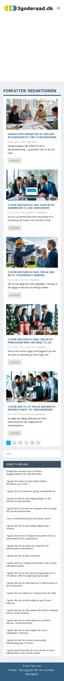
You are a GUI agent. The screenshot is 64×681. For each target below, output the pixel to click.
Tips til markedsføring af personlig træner (28, 518)
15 (32, 442)
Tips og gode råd (28, 212)
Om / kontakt (46, 670)
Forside (13, 670)
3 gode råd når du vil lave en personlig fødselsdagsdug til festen (26, 641)
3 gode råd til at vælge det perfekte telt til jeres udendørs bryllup (31, 564)
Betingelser (32, 674)
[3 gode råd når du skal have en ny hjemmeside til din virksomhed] (32, 185)
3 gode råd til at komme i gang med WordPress (31, 491)
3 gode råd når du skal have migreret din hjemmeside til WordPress (27, 547)
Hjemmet (24, 280)
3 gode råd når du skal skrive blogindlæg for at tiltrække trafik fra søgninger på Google (30, 574)
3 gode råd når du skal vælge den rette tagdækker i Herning (31, 273)
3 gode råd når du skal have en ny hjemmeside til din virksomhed (31, 206)
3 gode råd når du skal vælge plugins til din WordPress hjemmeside (28, 500)
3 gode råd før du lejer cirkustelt (23, 555)
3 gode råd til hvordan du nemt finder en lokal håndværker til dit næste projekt (30, 651)
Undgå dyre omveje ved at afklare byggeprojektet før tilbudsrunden (32, 135)
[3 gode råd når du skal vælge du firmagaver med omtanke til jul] (32, 319)
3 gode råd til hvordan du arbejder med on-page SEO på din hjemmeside (31, 509)
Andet (22, 142)
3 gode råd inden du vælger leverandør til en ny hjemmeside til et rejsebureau (31, 537)
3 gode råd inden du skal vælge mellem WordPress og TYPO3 (26, 482)
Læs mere (15, 160)
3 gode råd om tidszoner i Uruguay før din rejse (31, 593)
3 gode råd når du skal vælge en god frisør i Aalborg (29, 601)
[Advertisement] (32, 50)
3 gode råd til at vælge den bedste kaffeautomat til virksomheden (32, 408)
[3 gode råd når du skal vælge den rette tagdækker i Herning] (32, 252)
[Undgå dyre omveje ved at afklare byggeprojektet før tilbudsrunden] (32, 114)
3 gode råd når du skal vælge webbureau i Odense (28, 527)
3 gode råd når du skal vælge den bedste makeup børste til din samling (32, 611)
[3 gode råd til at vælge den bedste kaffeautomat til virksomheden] (32, 386)
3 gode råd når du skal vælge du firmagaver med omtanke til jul (30, 341)
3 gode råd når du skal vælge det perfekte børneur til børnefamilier (28, 621)
